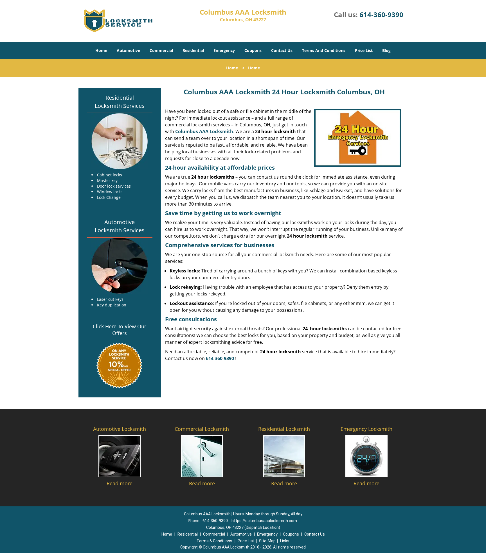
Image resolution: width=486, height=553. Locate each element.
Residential (193, 50)
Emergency (224, 50)
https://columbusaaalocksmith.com (264, 520)
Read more (119, 483)
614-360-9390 (381, 14)
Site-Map (267, 541)
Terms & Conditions (214, 541)
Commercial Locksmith (202, 428)
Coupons (253, 50)
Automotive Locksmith (119, 428)
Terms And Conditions (323, 50)
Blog (386, 50)
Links (284, 541)
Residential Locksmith (284, 428)
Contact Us (281, 50)
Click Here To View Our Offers (119, 329)
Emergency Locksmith (366, 428)
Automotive (128, 50)
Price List (364, 50)
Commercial (161, 50)
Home (101, 50)
